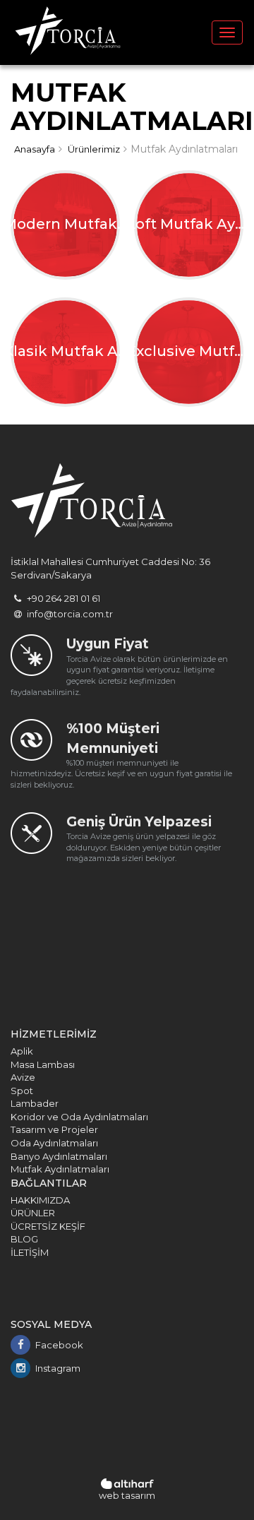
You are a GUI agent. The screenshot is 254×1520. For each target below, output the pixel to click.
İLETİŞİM (30, 1252)
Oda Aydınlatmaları (54, 1142)
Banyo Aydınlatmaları (59, 1156)
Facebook (59, 1344)
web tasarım (127, 1495)
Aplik (22, 1051)
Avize (23, 1077)
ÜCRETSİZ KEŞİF (48, 1226)
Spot (22, 1090)
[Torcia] (67, 32)
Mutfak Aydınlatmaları (60, 1169)
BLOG (24, 1239)
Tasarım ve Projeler (54, 1129)
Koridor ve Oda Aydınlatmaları (79, 1116)
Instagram (57, 1368)
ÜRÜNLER (33, 1212)
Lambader (35, 1103)
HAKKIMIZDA (40, 1200)
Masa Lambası (43, 1064)
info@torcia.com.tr (69, 613)
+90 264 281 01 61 (62, 598)
